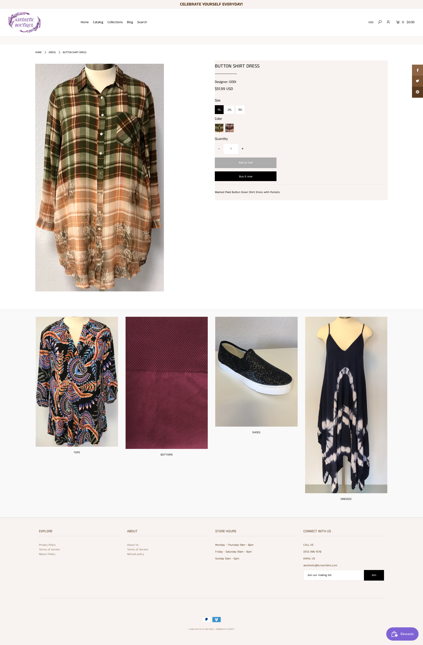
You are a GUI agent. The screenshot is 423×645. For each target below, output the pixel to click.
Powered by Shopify (225, 629)
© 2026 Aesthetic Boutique (201, 629)
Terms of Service (137, 550)
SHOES (256, 432)
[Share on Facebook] (417, 70)
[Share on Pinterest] (417, 92)
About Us (133, 545)
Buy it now (245, 176)
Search (142, 22)
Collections (115, 22)
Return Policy (47, 554)
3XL (240, 110)
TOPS (77, 452)
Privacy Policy (47, 545)
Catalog (98, 22)
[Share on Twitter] (417, 81)
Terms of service (49, 550)
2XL (230, 110)
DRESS (52, 52)
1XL (219, 110)
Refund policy (135, 554)
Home (85, 22)
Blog (130, 22)
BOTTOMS (167, 455)
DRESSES (346, 499)
